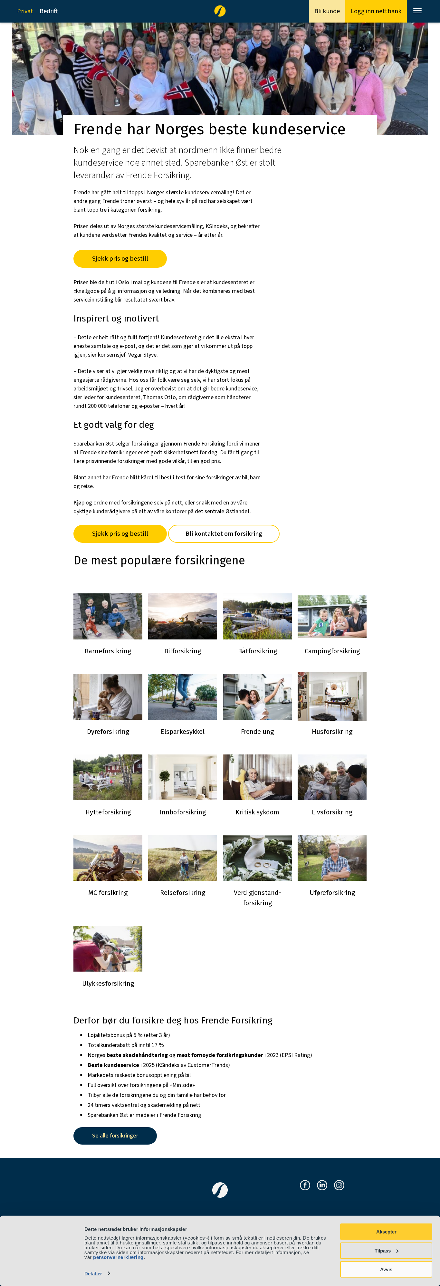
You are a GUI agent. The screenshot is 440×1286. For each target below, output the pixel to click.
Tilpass (383, 1250)
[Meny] (418, 11)
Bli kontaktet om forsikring (224, 533)
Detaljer (93, 1273)
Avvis (386, 1269)
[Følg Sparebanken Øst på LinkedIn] (322, 1186)
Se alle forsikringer (115, 1136)
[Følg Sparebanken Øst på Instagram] (339, 1186)
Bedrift (49, 11)
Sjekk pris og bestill (120, 258)
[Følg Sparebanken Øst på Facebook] (305, 1186)
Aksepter (386, 1231)
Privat (25, 11)
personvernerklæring (118, 1257)
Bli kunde (327, 11)
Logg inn (376, 11)
